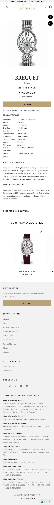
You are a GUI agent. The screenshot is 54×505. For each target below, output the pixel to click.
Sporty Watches (23, 449)
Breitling (34, 409)
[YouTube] (21, 386)
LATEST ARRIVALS (20, 439)
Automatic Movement (11, 426)
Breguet (25, 409)
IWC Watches (39, 403)
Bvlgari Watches (24, 403)
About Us (6, 319)
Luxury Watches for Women (34, 419)
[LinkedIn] (27, 386)
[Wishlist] (46, 7)
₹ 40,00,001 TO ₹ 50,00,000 (39, 472)
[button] (10, 110)
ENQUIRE (27, 104)
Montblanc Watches (10, 412)
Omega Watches (9, 406)
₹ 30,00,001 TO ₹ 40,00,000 (14, 472)
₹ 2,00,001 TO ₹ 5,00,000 (13, 469)
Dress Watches (34, 436)
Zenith (42, 409)
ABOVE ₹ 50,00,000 (13, 475)
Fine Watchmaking (10, 462)
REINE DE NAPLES (27, 272)
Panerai (32, 412)
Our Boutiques (8, 367)
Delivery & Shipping (10, 331)
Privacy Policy (8, 340)
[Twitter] (10, 386)
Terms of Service (9, 344)
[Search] (7, 7)
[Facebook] (4, 386)
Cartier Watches (9, 403)
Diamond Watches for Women (14, 436)
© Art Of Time (27, 498)
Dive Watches (38, 449)
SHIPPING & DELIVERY (16, 211)
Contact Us (7, 371)
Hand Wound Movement (31, 426)
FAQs (5, 323)
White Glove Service (11, 327)
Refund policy (8, 352)
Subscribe (27, 303)
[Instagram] (15, 386)
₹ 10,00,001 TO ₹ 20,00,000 (37, 469)
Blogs (5, 348)
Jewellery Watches (27, 462)
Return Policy (8, 336)
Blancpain (15, 409)
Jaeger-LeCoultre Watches (29, 406)
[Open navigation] (3, 7)
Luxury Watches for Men (12, 419)
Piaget (23, 412)
